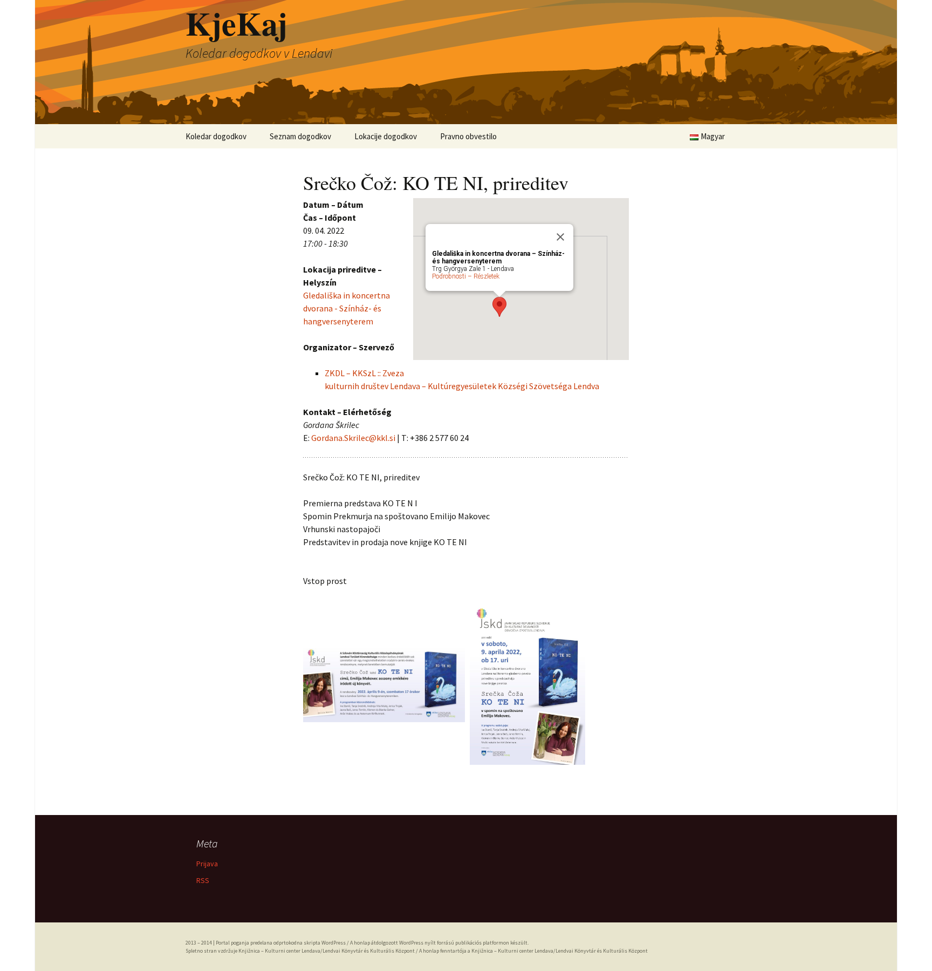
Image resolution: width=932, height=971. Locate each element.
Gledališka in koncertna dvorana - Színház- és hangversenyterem (346, 308)
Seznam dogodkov (300, 136)
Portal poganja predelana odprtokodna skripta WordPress (281, 942)
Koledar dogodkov (216, 136)
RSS (202, 880)
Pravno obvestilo (468, 136)
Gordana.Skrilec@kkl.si (353, 437)
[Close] (560, 237)
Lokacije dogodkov (385, 136)
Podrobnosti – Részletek (465, 276)
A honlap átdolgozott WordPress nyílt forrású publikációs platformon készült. (439, 942)
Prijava (207, 863)
